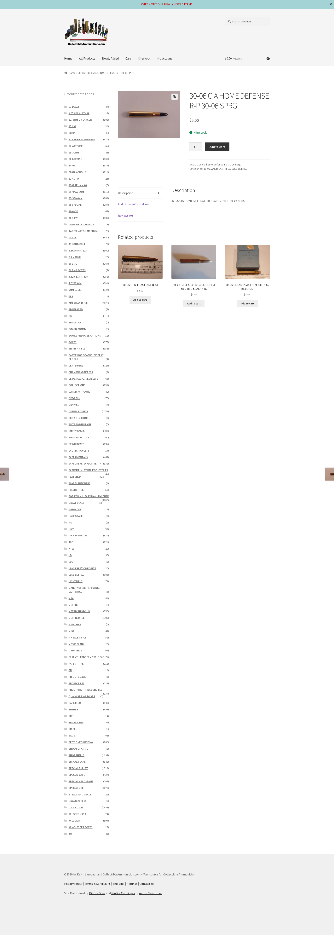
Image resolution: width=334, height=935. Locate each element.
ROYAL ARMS (76, 722)
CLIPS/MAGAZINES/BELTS (83, 378)
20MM (72, 133)
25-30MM (74, 152)
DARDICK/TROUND (79, 391)
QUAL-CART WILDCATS (82, 696)
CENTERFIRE (76, 365)
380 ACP (73, 211)
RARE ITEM (75, 703)
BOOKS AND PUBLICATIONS (85, 335)
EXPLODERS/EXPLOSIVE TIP (85, 463)
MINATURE (75, 624)
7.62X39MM (75, 283)
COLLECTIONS (77, 385)
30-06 (81, 73)
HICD (71, 529)
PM (70, 670)
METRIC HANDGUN (79, 611)
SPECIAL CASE (77, 774)
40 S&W (73, 218)
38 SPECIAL (75, 204)
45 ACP (73, 237)
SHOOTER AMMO (78, 748)
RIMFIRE (73, 709)
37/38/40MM (76, 198)
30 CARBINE (75, 159)
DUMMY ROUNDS (78, 411)
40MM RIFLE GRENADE (81, 224)
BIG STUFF (75, 322)
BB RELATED (76, 309)
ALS (71, 296)
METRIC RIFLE (76, 618)
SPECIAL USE (76, 788)
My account (164, 58)
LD (70, 555)
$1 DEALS (74, 106)
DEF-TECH (74, 398)
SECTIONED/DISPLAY (81, 742)
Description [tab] (125, 193)
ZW (70, 833)
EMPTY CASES (77, 431)
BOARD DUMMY (77, 329)
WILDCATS (75, 820)
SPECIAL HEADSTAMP (81, 781)
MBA (71, 598)
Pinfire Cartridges (123, 893)
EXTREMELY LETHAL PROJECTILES (88, 470)
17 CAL (72, 126)
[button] (174, 97)
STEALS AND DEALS (80, 794)
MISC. (72, 631)
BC (70, 316)
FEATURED (75, 476)
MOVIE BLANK (76, 644)
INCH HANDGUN (78, 535)
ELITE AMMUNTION (80, 424)
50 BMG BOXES (77, 270)
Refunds (132, 884)
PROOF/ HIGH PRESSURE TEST (86, 689)
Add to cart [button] (140, 299)
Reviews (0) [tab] (125, 215)
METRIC (73, 605)
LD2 (71, 561)
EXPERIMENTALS (78, 457)
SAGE (72, 735)
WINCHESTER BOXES (81, 827)
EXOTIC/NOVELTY (79, 450)
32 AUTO (74, 178)
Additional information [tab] (133, 204)
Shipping (118, 884)
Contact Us (147, 884)
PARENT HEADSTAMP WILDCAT (86, 657)
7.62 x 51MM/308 (78, 276)
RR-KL (72, 729)
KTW (71, 548)
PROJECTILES (76, 683)
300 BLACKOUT (77, 172)
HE (70, 522)
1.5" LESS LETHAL (79, 113)
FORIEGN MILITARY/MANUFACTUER (89, 496)
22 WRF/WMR (76, 146)
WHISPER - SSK (77, 814)
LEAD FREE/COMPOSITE (82, 568)
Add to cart (217, 147)
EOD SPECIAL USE (79, 437)
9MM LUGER (75, 289)
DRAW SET (75, 405)
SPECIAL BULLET (78, 768)
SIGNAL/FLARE (77, 761)
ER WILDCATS (76, 444)
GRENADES (75, 509)
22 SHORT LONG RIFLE (82, 139)
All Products (87, 58)
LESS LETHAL (239, 168)
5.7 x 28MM (75, 257)
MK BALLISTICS (77, 637)
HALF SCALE (76, 516)
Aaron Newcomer (150, 893)
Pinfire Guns (97, 893)
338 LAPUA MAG (78, 185)
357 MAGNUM (76, 191)
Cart (128, 58)
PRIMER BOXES (77, 676)
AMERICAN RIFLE (220, 168)
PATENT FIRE (76, 663)
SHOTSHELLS (76, 755)
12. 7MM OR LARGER (80, 119)
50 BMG (73, 263)
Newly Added (110, 58)
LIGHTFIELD (76, 581)
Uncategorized (77, 801)
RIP (70, 716)
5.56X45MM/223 (78, 250)
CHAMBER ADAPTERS (81, 372)
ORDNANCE (75, 650)
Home (68, 58)
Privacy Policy (73, 884)
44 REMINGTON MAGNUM (83, 231)
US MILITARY (76, 807)
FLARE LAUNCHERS (79, 483)
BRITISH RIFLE (77, 348)
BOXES (73, 342)
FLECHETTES (76, 490)
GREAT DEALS (76, 503)
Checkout (144, 58)
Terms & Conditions (97, 884)
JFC (71, 542)
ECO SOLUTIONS (78, 418)
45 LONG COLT (77, 244)
